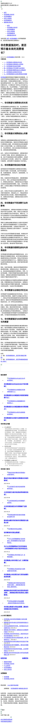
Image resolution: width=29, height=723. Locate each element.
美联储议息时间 (8, 22)
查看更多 (25, 658)
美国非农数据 (8, 661)
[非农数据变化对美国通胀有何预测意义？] (16, 403)
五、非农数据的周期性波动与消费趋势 (15, 70)
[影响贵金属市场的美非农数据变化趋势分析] (16, 516)
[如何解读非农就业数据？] (15, 529)
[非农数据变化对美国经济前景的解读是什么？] (16, 391)
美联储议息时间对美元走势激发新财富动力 (16, 622)
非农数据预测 (14, 688)
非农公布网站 (8, 18)
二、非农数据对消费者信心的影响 (13, 64)
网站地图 (15, 685)
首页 (5, 12)
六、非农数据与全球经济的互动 (13, 72)
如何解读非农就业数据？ (12, 532)
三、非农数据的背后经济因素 (12, 66)
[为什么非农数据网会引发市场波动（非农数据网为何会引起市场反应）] (16, 542)
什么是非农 (7, 665)
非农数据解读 (8, 16)
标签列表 (4, 658)
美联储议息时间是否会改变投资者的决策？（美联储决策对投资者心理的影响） (16, 593)
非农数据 (3, 77)
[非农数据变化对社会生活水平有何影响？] (16, 380)
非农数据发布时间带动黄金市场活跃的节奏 (16, 641)
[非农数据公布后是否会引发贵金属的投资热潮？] (16, 571)
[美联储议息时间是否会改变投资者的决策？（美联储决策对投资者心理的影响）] (16, 586)
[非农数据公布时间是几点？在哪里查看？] (16, 556)
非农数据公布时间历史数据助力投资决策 (15, 619)
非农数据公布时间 (9, 14)
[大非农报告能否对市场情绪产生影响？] (16, 502)
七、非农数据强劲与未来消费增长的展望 (15, 74)
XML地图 (10, 685)
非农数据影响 (8, 20)
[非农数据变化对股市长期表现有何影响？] (16, 414)
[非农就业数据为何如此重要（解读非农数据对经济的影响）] (16, 603)
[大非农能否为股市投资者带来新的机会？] (16, 488)
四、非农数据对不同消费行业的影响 (14, 68)
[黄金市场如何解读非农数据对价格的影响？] (16, 474)
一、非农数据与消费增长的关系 (13, 62)
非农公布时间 (8, 669)
